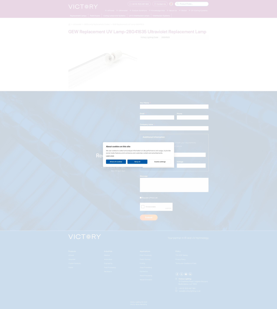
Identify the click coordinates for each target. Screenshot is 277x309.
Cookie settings (160, 162)
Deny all (137, 162)
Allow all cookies (116, 162)
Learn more (110, 156)
